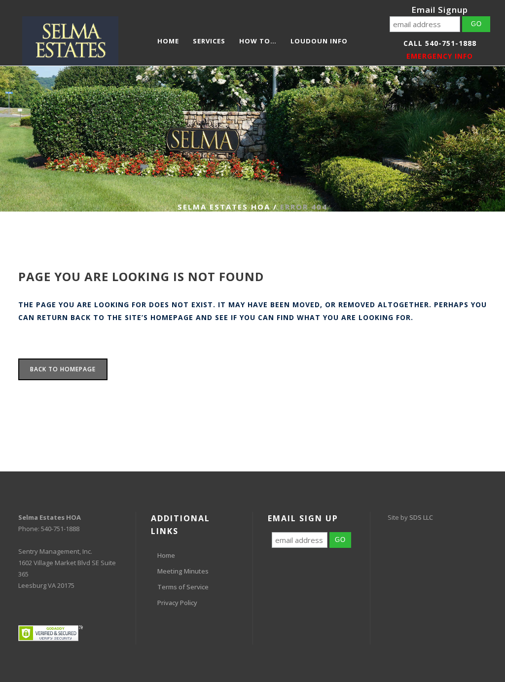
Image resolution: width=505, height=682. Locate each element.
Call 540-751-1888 (439, 43)
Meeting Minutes (183, 571)
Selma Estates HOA (224, 207)
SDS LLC (421, 517)
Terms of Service (183, 586)
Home (166, 555)
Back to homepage (63, 369)
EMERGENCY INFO (439, 56)
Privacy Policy (177, 602)
